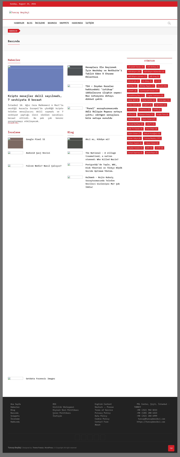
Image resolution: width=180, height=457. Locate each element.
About (97, 424)
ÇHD (149, 148)
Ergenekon (160, 105)
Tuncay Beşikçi (152, 138)
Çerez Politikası (61, 413)
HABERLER (19, 23)
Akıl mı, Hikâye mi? (98, 139)
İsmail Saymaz (135, 153)
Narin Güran (148, 119)
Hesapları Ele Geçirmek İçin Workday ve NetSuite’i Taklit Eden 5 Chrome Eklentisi (104, 72)
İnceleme (14, 419)
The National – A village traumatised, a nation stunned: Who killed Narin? (102, 156)
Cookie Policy (101, 419)
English (147, 105)
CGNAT (132, 91)
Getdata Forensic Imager (40, 378)
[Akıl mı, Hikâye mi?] (75, 143)
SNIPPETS (64, 23)
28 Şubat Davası (136, 67)
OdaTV (151, 124)
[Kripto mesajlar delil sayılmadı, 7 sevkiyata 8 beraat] (35, 78)
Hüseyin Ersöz (146, 114)
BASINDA (52, 23)
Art (157, 81)
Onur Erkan (151, 129)
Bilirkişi (132, 86)
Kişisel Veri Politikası (65, 410)
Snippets (14, 416)
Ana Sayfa (15, 404)
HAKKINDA (77, 23)
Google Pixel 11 (35, 139)
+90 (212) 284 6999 (146, 416)
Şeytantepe (152, 153)
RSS (54, 404)
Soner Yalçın (134, 138)
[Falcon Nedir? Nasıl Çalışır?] (15, 269)
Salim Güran (134, 133)
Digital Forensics (155, 95)
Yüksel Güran (151, 143)
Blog (12, 410)
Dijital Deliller (148, 100)
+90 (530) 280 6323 (146, 413)
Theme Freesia (38, 448)
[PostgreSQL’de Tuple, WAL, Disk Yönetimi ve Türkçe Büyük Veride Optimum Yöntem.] (75, 168)
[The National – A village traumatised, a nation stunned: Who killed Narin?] (75, 156)
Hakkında (14, 421)
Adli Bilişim (134, 72)
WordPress (49, 448)
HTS (131, 114)
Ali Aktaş (147, 81)
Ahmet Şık (133, 81)
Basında (13, 413)
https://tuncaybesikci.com (150, 421)
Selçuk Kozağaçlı (152, 133)
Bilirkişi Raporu (147, 86)
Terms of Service (103, 410)
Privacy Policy (102, 413)
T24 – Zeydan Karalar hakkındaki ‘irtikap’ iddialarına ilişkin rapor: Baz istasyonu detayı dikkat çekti (104, 92)
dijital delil (133, 100)
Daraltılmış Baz (136, 95)
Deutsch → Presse (104, 407)
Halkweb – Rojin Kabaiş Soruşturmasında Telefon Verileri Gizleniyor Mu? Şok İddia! (103, 182)
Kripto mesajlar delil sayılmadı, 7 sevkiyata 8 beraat (35, 98)
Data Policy (100, 416)
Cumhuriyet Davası (149, 91)
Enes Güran (134, 105)
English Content (103, 404)
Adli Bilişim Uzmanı (137, 76)
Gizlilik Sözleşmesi (63, 407)
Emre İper (164, 100)
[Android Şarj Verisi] (15, 156)
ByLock (162, 86)
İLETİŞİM (90, 23)
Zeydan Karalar (135, 148)
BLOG (29, 23)
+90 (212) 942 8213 (146, 410)
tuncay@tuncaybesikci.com (151, 419)
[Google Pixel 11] (15, 143)
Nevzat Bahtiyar (135, 124)
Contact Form (101, 421)
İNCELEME (40, 23)
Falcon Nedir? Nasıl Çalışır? (43, 166)
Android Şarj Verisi (38, 153)
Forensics (145, 110)
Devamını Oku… (13, 123)
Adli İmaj (154, 76)
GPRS (157, 110)
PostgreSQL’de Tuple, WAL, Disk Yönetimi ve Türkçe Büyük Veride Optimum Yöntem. (104, 168)
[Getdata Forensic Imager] (15, 382)
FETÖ (132, 110)
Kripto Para (162, 114)
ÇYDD (159, 148)
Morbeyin (133, 119)
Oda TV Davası (135, 129)
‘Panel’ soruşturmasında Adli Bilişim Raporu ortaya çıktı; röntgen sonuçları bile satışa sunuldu (104, 113)
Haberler (14, 407)
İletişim (57, 416)
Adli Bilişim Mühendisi (154, 72)
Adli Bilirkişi (153, 67)
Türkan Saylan (135, 143)
